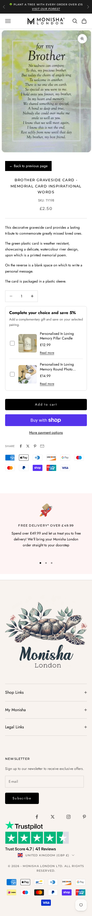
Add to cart (46, 404)
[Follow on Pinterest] (84, 816)
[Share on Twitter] (28, 446)
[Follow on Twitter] (52, 816)
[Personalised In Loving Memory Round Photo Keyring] (27, 374)
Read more (47, 352)
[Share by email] (42, 446)
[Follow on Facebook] (36, 816)
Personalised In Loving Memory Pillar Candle (57, 336)
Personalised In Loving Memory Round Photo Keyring (57, 367)
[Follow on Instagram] (68, 816)
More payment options (46, 432)
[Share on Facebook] (21, 446)
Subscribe (22, 798)
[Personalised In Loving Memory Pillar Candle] (27, 343)
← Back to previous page (28, 165)
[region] (46, 529)
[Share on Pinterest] (35, 446)
